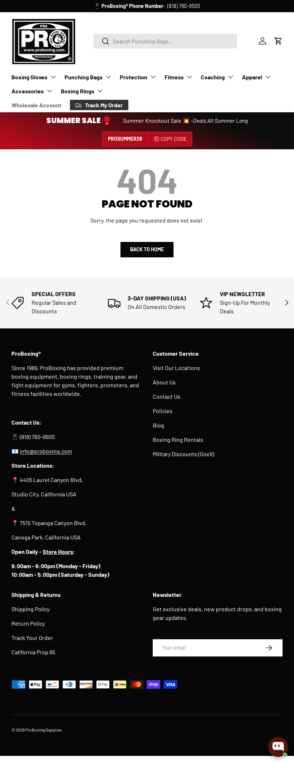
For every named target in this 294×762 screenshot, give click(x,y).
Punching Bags (84, 77)
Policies (162, 410)
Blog (158, 425)
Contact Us (166, 396)
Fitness (174, 77)
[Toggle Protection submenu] (153, 77)
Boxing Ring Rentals (178, 439)
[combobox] (165, 41)
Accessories (27, 91)
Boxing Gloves (29, 77)
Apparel (252, 77)
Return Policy (28, 623)
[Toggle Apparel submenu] (268, 77)
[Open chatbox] (278, 747)
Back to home (147, 249)
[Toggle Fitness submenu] (189, 77)
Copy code (173, 139)
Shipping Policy (30, 609)
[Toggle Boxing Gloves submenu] (53, 77)
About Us (164, 382)
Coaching (213, 77)
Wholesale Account (36, 105)
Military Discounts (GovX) (183, 453)
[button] (278, 41)
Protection (133, 77)
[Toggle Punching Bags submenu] (108, 77)
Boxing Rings (77, 91)
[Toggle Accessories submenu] (49, 91)
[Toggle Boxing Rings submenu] (100, 91)
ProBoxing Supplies (43, 729)
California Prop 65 (33, 652)
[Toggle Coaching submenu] (230, 77)
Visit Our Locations (176, 367)
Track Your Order (32, 637)
